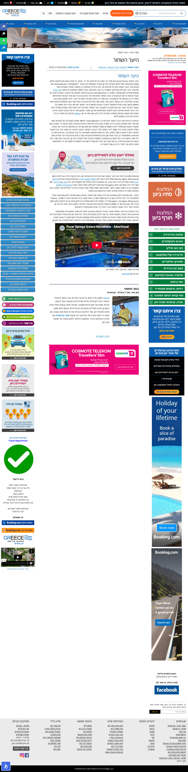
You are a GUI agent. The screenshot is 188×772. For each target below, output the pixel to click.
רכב (48, 3)
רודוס (152, 734)
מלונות (60, 3)
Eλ (44, 13)
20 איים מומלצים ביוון (20, 743)
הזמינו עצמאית (120, 24)
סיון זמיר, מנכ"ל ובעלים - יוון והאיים (112, 67)
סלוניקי (152, 725)
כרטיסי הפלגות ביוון (84, 737)
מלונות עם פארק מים (18, 215)
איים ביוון (158, 24)
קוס (153, 737)
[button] (5, 766)
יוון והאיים (119, 737)
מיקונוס (152, 740)
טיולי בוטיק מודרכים (18, 252)
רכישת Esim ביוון (18, 284)
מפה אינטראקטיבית (89, 13)
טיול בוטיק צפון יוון (116, 734)
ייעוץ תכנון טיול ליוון (115, 725)
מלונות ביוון (87, 731)
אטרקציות (98, 24)
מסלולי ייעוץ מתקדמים (18, 263)
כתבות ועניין (52, 24)
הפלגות (19, 3)
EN (50, 13)
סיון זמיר (106, 297)
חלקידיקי (151, 746)
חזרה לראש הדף (102, 336)
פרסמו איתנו (181, 734)
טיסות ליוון (88, 725)
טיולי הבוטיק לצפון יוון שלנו (18, 569)
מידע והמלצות (31, 24)
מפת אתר (182, 740)
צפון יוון (11, 24)
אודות (105, 13)
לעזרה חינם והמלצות (122, 13)
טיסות (74, 3)
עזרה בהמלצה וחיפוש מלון (18, 210)
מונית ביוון (88, 734)
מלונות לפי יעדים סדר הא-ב (18, 205)
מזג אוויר (36, 3)
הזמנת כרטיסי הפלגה (18, 231)
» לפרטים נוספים (167, 156)
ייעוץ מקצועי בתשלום (66, 13)
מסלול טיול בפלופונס (18, 268)
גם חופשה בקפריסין (18, 258)
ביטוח (7, 3)
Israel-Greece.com (93, 768)
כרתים (152, 728)
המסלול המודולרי (116, 731)
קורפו (152, 743)
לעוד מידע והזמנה (174, 63)
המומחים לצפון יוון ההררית (18, 279)
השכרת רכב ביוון (18, 226)
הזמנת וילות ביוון (18, 221)
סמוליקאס (126, 273)
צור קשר (182, 731)
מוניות (88, 3)
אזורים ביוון (141, 24)
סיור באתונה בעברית (18, 289)
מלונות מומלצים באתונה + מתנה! (18, 273)
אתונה (152, 731)
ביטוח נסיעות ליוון (18, 236)
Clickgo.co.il (108, 768)
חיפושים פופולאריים (77, 24)
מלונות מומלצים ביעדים (18, 200)
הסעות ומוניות (18, 242)
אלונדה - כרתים (22, 737)
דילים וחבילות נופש (84, 740)
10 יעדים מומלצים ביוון (20, 740)
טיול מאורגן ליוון (117, 728)
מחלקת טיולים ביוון (18, 437)
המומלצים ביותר (180, 24)
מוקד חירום (181, 761)
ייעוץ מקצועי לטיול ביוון (18, 247)
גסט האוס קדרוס (60, 182)
